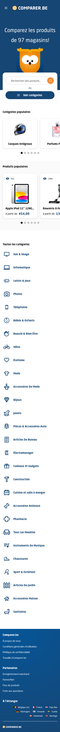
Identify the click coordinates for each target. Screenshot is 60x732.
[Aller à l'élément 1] (22, 153)
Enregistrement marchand (16, 674)
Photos (17, 294)
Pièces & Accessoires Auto (29, 426)
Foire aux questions (13, 690)
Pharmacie (20, 519)
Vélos (16, 347)
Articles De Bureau (25, 439)
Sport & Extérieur (24, 572)
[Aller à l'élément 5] (35, 153)
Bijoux (17, 399)
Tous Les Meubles (24, 532)
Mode (16, 373)
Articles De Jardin (24, 585)
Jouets (17, 413)
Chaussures (20, 558)
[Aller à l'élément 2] (25, 153)
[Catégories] (6, 8)
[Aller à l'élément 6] (38, 153)
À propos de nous (12, 640)
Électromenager (23, 452)
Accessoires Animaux (26, 505)
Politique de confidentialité (16, 652)
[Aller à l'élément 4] (32, 153)
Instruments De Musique (28, 545)
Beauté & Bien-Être (25, 333)
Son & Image (21, 254)
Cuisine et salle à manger (29, 492)
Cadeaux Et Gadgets (26, 466)
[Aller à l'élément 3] (28, 153)
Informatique (21, 267)
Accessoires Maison (25, 598)
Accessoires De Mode (26, 386)
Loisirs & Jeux (21, 280)
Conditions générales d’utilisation (20, 646)
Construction (21, 479)
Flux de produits (11, 685)
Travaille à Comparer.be (14, 657)
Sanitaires (19, 611)
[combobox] (30, 81)
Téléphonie (20, 307)
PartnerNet (8, 679)
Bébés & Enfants (23, 320)
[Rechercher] (50, 80)
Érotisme (18, 360)
